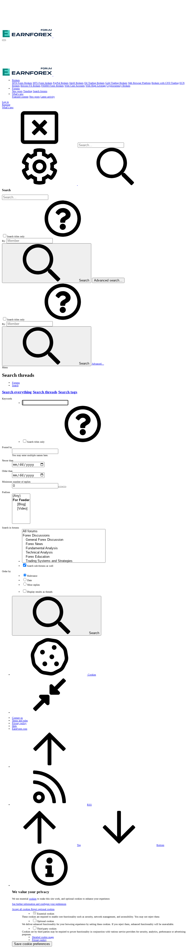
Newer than (7, 460)
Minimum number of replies (16, 481)
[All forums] (63, 531)
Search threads (45, 392)
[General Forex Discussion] (63, 540)
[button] (4, 40)
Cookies (91, 674)
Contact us (17, 717)
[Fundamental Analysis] (63, 548)
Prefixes (6, 492)
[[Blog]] (21, 504)
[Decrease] (64, 487)
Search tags (67, 392)
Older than (7, 471)
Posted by (7, 447)
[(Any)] (21, 496)
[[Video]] (21, 509)
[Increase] (60, 487)
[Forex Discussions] (63, 536)
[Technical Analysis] (63, 552)
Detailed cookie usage (43, 937)
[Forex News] (63, 544)
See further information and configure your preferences (39, 904)
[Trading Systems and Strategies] (63, 561)
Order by (6, 571)
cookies (32, 898)
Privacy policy (19, 723)
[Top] (49, 766)
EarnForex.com (19, 728)
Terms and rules (20, 720)
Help (14, 726)
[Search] (40, 184)
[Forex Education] (63, 557)
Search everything (17, 392)
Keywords (7, 398)
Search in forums (10, 527)
